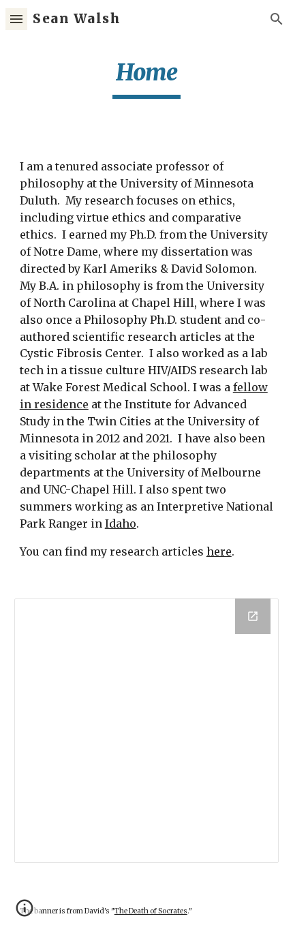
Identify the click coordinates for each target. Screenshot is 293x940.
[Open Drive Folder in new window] (253, 616)
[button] (16, 18)
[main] (146, 78)
